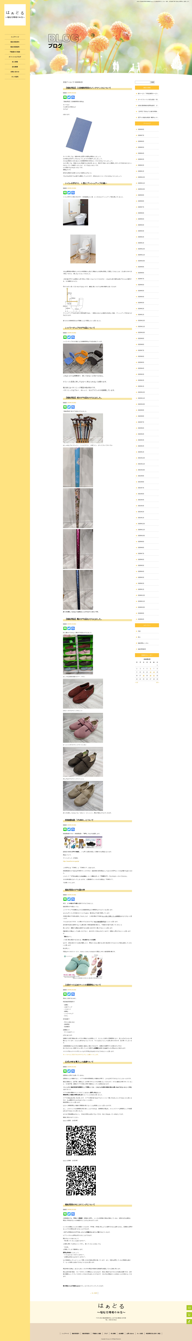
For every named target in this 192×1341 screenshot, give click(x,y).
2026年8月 (141, 129)
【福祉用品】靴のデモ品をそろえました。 (84, 619)
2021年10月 (141, 470)
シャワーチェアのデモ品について (80, 328)
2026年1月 (141, 171)
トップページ (65, 1333)
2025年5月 (141, 219)
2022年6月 (141, 428)
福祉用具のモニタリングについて (80, 1204)
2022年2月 (141, 446)
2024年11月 (141, 255)
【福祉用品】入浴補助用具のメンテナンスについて (88, 88)
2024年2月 (141, 308)
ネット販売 (140, 1333)
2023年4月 (141, 368)
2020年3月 (141, 577)
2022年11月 (141, 398)
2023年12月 (141, 320)
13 (150, 672)
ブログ (106, 1333)
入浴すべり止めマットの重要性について (83, 985)
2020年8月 (141, 547)
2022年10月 (141, 404)
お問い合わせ (130, 1333)
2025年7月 (141, 207)
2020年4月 (141, 571)
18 (143, 675)
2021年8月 (141, 482)
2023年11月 (141, 326)
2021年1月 (141, 517)
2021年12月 (141, 458)
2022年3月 (141, 440)
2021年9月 (141, 476)
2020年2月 (141, 583)
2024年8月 (141, 272)
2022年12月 (141, 392)
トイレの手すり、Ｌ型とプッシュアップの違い (86, 183)
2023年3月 (141, 374)
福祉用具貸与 (75, 1333)
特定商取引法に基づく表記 (153, 1333)
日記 (139, 631)
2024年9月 (141, 267)
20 (150, 675)
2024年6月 (141, 284)
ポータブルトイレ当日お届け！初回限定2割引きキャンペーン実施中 (148, 99)
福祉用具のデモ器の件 (75, 890)
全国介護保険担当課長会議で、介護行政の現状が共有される (148, 105)
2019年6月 (141, 619)
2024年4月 (141, 296)
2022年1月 (141, 452)
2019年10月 (141, 607)
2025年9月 (141, 195)
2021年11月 (141, 464)
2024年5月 (141, 290)
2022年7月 (141, 422)
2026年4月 (141, 153)
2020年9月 (141, 541)
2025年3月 (141, 231)
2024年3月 (141, 302)
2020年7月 (141, 553)
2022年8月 (141, 416)
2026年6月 (141, 141)
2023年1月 (141, 386)
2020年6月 (141, 559)
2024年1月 (141, 314)
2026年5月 (141, 147)
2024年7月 (141, 278)
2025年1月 (141, 243)
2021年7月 (141, 488)
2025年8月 (141, 201)
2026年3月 (141, 159)
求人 (139, 637)
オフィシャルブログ (15, 56)
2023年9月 (141, 338)
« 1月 (136, 682)
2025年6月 (141, 213)
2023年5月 (141, 362)
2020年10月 (141, 535)
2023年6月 (141, 356)
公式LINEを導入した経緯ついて (79, 1062)
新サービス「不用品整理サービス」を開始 (148, 93)
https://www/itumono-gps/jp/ (71, 861)
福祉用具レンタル (143, 643)
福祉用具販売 (142, 649)
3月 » (157, 682)
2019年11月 (141, 601)
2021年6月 (141, 494)
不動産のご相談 (97, 1333)
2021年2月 (141, 511)
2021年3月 (141, 505)
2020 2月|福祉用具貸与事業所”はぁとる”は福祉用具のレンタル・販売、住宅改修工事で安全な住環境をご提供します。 (163, 1)
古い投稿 (93, 1293)
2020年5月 (141, 565)
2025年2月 (141, 237)
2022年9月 (141, 410)
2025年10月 (141, 189)
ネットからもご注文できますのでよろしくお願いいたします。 (81, 1054)
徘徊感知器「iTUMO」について (79, 820)
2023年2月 (141, 380)
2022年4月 (141, 434)
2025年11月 (141, 183)
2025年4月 (141, 225)
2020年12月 (141, 523)
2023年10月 (141, 332)
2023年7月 (141, 350)
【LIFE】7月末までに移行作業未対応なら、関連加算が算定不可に (148, 111)
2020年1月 (141, 589)
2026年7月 (141, 135)
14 (154, 672)
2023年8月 (141, 344)
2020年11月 (141, 529)
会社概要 (121, 1333)
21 (154, 675)
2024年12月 (141, 249)
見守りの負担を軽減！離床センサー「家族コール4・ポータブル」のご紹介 (148, 117)
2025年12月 (141, 177)
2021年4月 (141, 499)
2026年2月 (141, 165)
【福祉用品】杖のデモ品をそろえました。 (84, 398)
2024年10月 (141, 261)
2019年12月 (141, 595)
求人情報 (113, 1333)
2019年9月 (141, 613)
